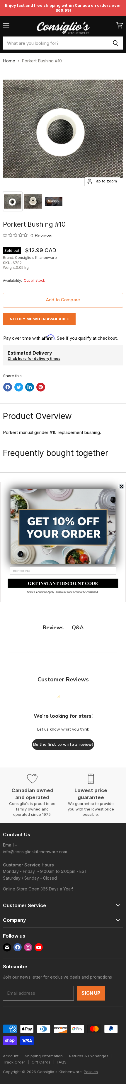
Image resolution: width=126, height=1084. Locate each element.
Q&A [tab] (78, 627)
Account (10, 1056)
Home (9, 60)
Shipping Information (44, 1056)
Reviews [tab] (53, 627)
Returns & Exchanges (88, 1056)
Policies (91, 1071)
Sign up (90, 993)
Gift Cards (41, 1062)
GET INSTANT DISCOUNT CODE (63, 583)
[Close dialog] (121, 486)
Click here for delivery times (34, 358)
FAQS (62, 1062)
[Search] (115, 43)
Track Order (14, 1062)
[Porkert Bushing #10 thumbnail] (12, 201)
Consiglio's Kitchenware (36, 257)
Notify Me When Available (39, 319)
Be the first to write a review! (63, 744)
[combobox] (55, 43)
